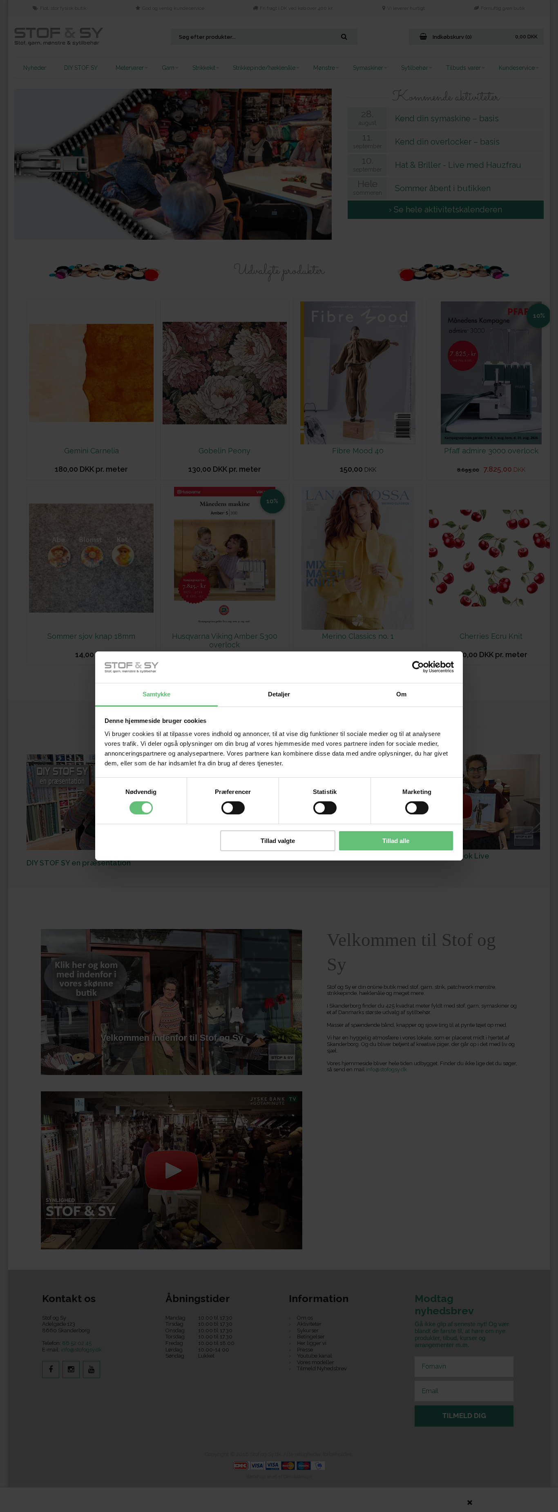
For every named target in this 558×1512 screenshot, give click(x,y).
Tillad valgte (278, 840)
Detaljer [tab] (279, 694)
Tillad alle (395, 840)
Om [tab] (401, 694)
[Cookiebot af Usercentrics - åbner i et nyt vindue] (418, 667)
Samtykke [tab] (157, 694)
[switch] (233, 807)
